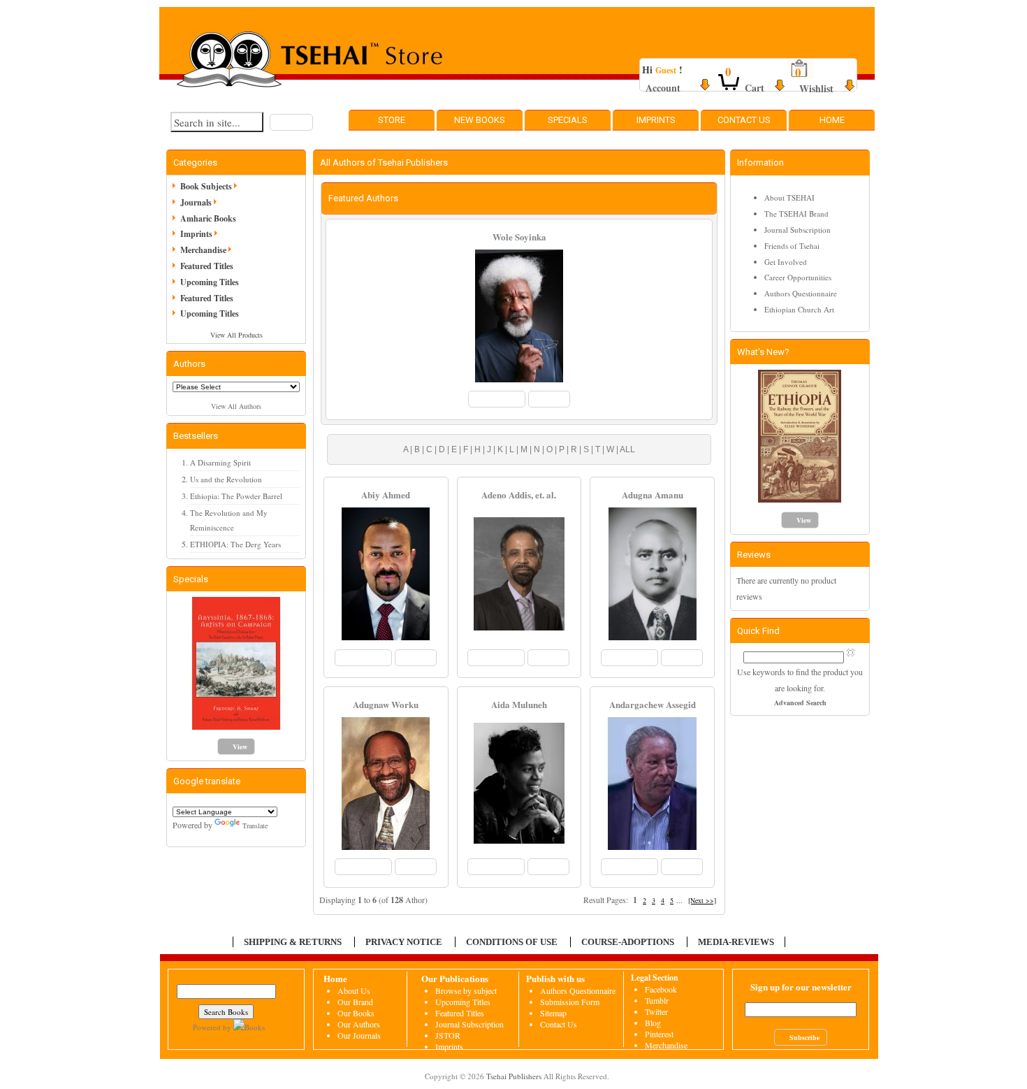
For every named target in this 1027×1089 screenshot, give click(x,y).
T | (598, 449)
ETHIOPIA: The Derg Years (235, 544)
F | (466, 449)
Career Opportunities (797, 277)
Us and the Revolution (226, 479)
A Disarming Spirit (220, 462)
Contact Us (744, 120)
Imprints (656, 120)
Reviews (754, 554)
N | (538, 449)
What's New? (763, 352)
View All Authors (236, 406)
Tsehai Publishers (513, 1076)
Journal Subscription (797, 229)
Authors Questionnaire (800, 293)
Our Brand (355, 1001)
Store (391, 120)
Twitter (656, 1011)
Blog (653, 1022)
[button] (291, 122)
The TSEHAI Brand (796, 213)
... (679, 900)
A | (407, 449)
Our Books (355, 1012)
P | (563, 449)
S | (587, 449)
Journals (196, 202)
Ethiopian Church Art (799, 309)
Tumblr (657, 1000)
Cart (754, 87)
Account (663, 87)
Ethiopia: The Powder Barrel (236, 496)
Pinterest (659, 1033)
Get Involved (785, 262)
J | (490, 449)
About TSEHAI (789, 197)
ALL (626, 449)
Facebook (661, 989)
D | (443, 449)
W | (611, 449)
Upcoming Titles (209, 282)
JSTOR (447, 1035)
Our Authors (358, 1024)
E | (455, 449)
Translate (255, 825)
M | (525, 449)
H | (478, 449)
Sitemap (553, 1012)
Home (832, 120)
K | (501, 449)
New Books (479, 120)
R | (575, 449)
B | (418, 449)
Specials (568, 120)
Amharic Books (208, 218)
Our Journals (359, 1035)
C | (430, 449)
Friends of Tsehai (792, 245)
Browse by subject (466, 990)
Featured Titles (206, 266)
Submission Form (569, 1001)
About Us (353, 990)
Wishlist (816, 88)
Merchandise (203, 250)
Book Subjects (206, 186)
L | (512, 449)
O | (550, 449)
